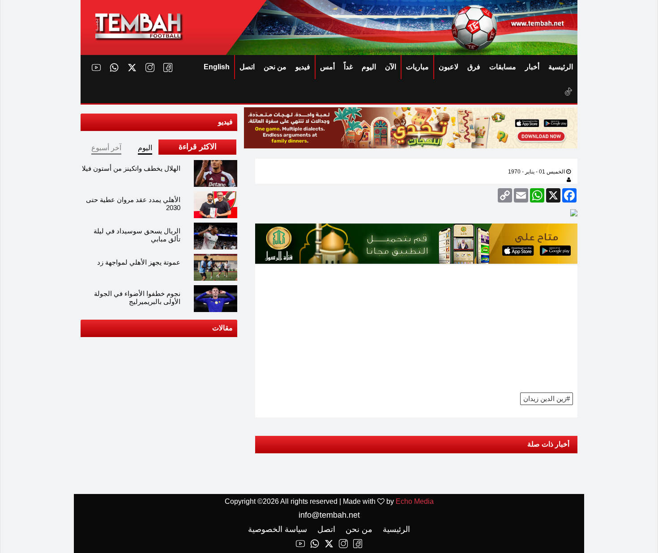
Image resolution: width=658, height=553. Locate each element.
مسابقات (502, 67)
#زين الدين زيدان (546, 398)
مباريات (417, 67)
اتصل (247, 67)
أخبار (532, 67)
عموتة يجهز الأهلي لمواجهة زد (138, 262)
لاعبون (448, 67)
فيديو (302, 67)
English (217, 67)
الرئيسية (560, 67)
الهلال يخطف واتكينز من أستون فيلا (131, 168)
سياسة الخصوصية (277, 529)
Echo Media (415, 501)
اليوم (369, 67)
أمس (327, 67)
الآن (390, 67)
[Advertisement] (416, 327)
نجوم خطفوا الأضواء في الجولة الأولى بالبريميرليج (137, 297)
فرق (473, 67)
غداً (348, 67)
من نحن (275, 67)
